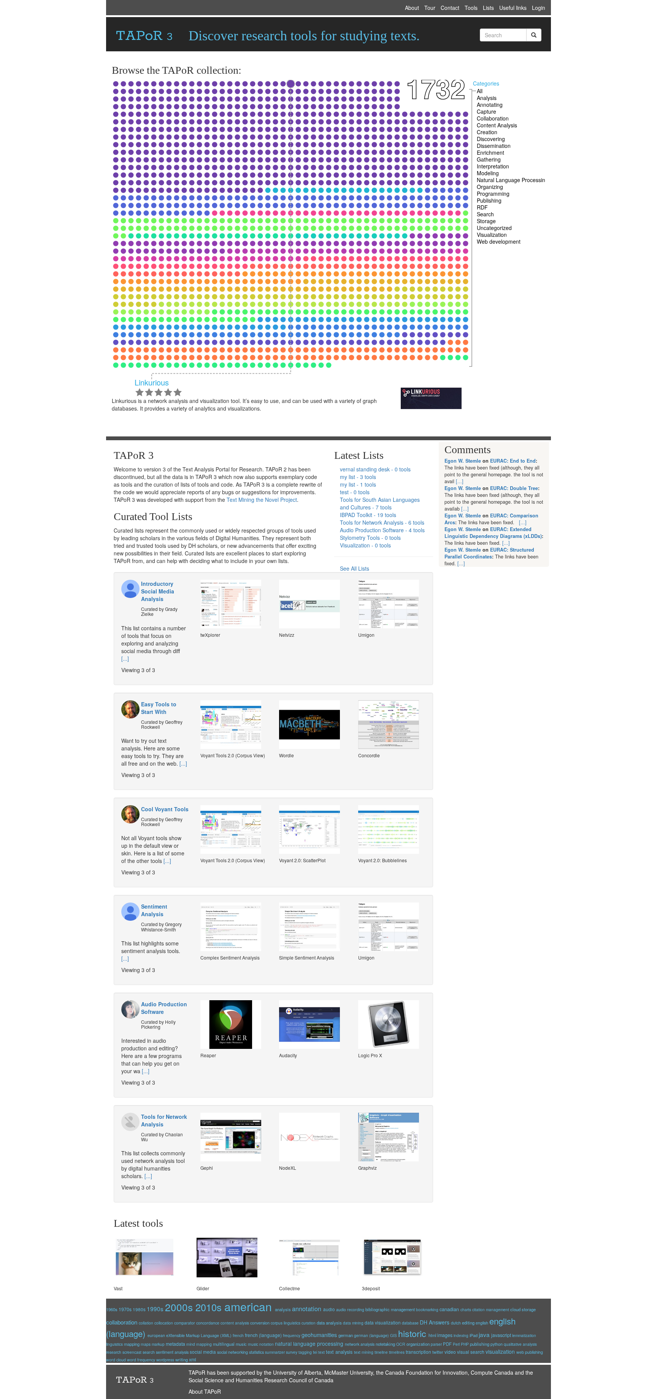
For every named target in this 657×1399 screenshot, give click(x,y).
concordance (207, 1323)
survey (291, 1352)
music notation (261, 1344)
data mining (353, 1323)
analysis (283, 1309)
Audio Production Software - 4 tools (382, 530)
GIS (393, 1335)
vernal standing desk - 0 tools (375, 469)
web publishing (529, 1352)
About (412, 7)
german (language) (371, 1335)
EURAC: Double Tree (514, 488)
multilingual (224, 1344)
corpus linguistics (285, 1323)
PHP (465, 1344)
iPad (474, 1335)
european (156, 1335)
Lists (488, 7)
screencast (131, 1352)
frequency (291, 1335)
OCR (400, 1344)
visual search (470, 1351)
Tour (429, 7)
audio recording (350, 1309)
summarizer (275, 1352)
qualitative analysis (520, 1344)
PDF (447, 1344)
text (321, 1352)
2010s (208, 1307)
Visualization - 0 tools (365, 545)
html (432, 1335)
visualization (500, 1351)
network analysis (360, 1344)
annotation (306, 1308)
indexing (461, 1335)
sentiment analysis (172, 1352)
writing (181, 1359)
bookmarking (427, 1309)
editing (468, 1323)
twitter (437, 1352)
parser (436, 1344)
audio (329, 1309)
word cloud (116, 1360)
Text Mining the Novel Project (262, 499)
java (484, 1334)
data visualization (383, 1322)
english (482, 1323)
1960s (111, 1309)
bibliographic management (390, 1309)
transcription (418, 1351)
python (496, 1344)
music (241, 1344)
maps (146, 1344)
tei (315, 1352)
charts (465, 1309)
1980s (139, 1309)
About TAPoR (205, 1391)
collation (146, 1323)
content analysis (235, 1323)
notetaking (385, 1344)
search (149, 1352)
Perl (456, 1344)
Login (538, 7)
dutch (456, 1323)
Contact (450, 7)
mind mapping (199, 1344)
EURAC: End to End (513, 460)
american (248, 1306)
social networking (232, 1352)
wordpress (165, 1360)
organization (418, 1344)
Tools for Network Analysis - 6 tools (382, 522)
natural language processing (309, 1343)
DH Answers (434, 1322)
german (345, 1335)
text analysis (339, 1351)
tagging (305, 1352)
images (444, 1335)
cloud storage (523, 1309)
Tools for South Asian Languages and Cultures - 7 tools (380, 503)
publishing (479, 1344)
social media (203, 1351)
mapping (132, 1344)
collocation (163, 1323)
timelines (397, 1352)
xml (192, 1359)
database (410, 1323)
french (238, 1335)
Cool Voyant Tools (165, 809)
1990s (155, 1308)
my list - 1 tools (358, 484)
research (113, 1352)
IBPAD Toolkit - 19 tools (368, 515)
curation (309, 1323)
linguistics (114, 1344)
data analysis (329, 1323)
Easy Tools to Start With (158, 707)
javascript (501, 1335)
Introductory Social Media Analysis (157, 591)
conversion (260, 1323)
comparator (184, 1323)
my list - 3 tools (358, 477)
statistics (256, 1352)
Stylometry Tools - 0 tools (370, 537)
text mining (363, 1352)
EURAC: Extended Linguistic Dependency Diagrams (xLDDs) (493, 532)
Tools (471, 7)
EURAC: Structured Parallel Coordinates (489, 553)
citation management (490, 1309)
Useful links (513, 7)
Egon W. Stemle (462, 460)
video (450, 1351)
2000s (179, 1307)
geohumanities (319, 1335)
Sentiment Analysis (154, 910)
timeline (381, 1352)
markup (158, 1344)
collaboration (121, 1322)
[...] (125, 658)
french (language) (263, 1335)
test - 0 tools (355, 492)
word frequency (141, 1360)
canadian (449, 1309)
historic (412, 1333)
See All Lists (354, 568)
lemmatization (524, 1335)
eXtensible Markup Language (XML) (199, 1335)
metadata (175, 1343)
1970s (125, 1309)
